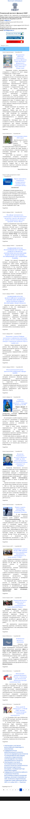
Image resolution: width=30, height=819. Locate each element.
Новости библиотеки (7, 133)
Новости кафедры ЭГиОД (8, 212)
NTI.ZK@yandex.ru (9, 30)
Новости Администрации (8, 52)
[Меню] (4, 49)
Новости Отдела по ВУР (8, 546)
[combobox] (9, 45)
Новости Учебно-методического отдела (11, 174)
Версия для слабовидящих (15, 1)
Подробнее (5, 129)
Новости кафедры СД (7, 397)
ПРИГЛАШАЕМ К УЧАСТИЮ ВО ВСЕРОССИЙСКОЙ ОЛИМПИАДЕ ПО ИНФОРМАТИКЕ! (14, 747)
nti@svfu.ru (7, 20)
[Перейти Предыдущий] (7, 789)
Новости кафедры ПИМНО (8, 245)
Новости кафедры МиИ (8, 333)
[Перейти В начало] (3, 789)
